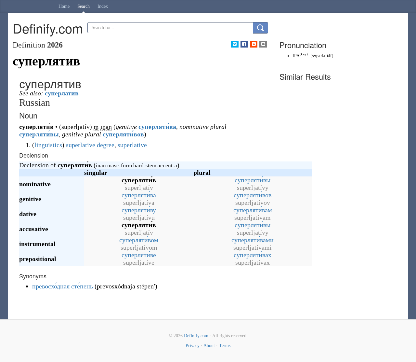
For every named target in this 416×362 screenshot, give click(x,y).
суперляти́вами (252, 240)
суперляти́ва (157, 126)
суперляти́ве (139, 254)
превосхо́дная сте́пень (62, 286)
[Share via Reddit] (254, 44)
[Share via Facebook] (244, 44)
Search (83, 6)
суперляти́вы (39, 134)
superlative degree (90, 144)
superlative (132, 144)
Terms (224, 345)
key (303, 54)
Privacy (193, 345)
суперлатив (62, 93)
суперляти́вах (252, 254)
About (209, 345)
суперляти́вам (252, 210)
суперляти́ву (139, 210)
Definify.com (196, 335)
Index (103, 6)
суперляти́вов (123, 134)
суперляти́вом (138, 240)
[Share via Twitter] (235, 44)
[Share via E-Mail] (263, 44)
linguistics (48, 144)
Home (64, 6)
